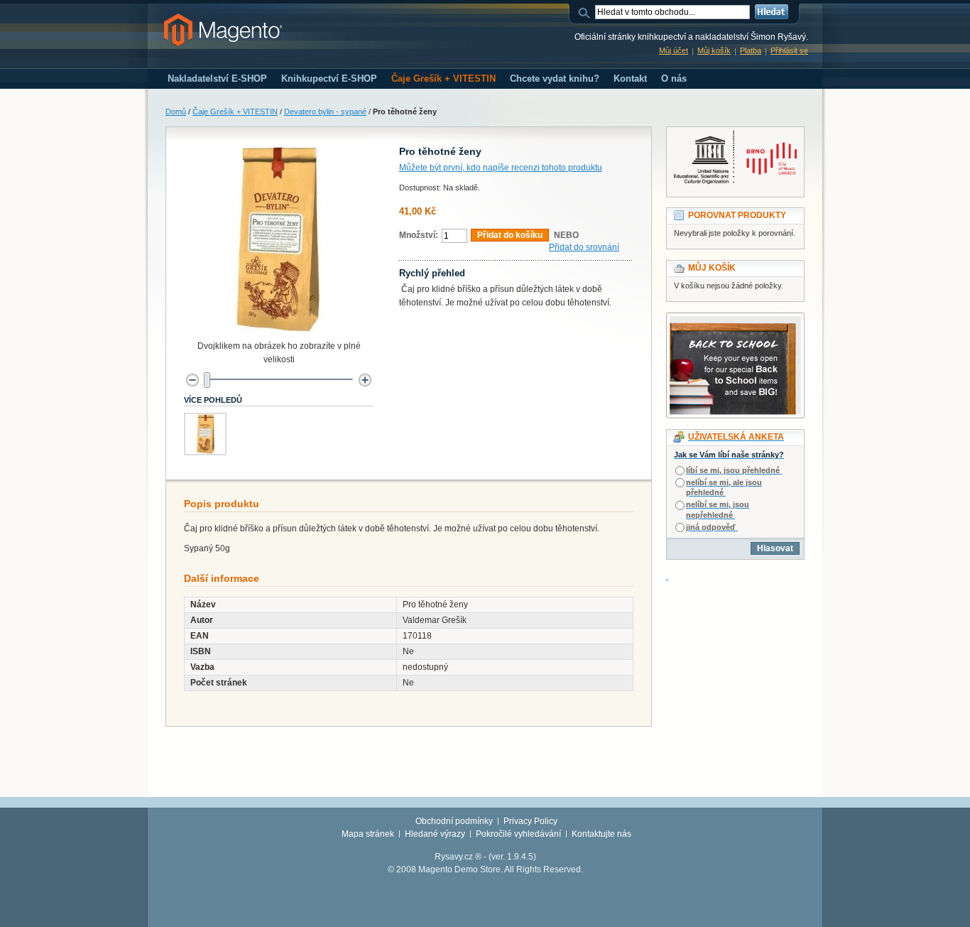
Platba (750, 50)
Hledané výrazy (435, 834)
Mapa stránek (368, 834)
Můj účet (673, 50)
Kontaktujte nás (601, 834)
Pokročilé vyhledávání (518, 834)
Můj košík (714, 50)
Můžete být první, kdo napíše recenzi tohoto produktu (500, 168)
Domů (175, 111)
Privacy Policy (530, 821)
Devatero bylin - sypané (325, 111)
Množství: (418, 235)
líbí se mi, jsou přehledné (733, 470)
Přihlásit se (789, 50)
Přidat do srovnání (584, 247)
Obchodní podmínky (454, 821)
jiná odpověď (711, 527)
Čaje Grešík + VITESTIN (235, 111)
